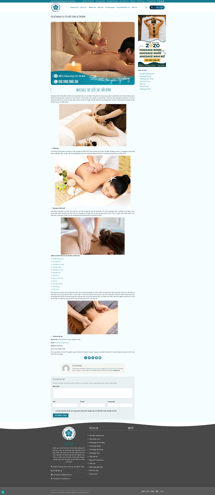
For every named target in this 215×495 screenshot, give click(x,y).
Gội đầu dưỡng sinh (88, 1)
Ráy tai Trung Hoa (57, 278)
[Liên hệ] (3, 492)
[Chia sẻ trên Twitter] (89, 357)
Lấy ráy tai (55, 275)
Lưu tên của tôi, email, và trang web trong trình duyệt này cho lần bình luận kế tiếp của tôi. (86, 411)
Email (82, 401)
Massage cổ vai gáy (58, 264)
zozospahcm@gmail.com (62, 342)
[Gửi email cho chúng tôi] (163, 1)
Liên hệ (134, 7)
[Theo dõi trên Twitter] (161, 1)
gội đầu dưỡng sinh (110, 368)
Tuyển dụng (110, 7)
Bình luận (56, 386)
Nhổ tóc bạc (141, 1)
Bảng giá (92, 7)
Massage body (100, 1)
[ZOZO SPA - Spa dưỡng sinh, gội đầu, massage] (59, 7)
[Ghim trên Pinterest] (96, 357)
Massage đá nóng (112, 1)
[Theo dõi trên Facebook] (157, 1)
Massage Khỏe (151, 1)
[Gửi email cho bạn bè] (92, 357)
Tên (54, 401)
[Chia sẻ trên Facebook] (85, 357)
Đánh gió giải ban (57, 284)
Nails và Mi (55, 289)
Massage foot (56, 272)
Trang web (111, 401)
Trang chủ (74, 7)
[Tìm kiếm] (146, 7)
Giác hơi (133, 1)
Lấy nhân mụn (124, 1)
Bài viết (101, 7)
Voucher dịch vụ (123, 7)
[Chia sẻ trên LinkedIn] (100, 357)
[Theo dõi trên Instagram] (159, 1)
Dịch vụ (83, 7)
